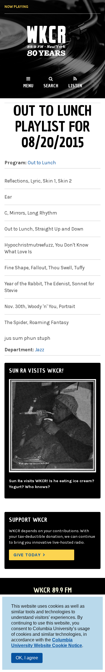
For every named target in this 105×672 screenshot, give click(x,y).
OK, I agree (27, 657)
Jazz (39, 349)
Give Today (27, 554)
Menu (28, 86)
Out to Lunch (42, 162)
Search (50, 86)
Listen (75, 86)
